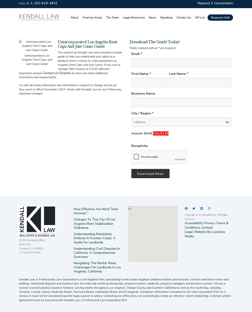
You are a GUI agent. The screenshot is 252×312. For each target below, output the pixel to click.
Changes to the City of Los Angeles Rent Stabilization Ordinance (94, 223)
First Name (141, 74)
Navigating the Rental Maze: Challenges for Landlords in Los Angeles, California (97, 267)
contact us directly (56, 73)
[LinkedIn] (201, 208)
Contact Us (184, 17)
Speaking (166, 17)
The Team (112, 17)
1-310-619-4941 (44, 3)
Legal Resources (134, 17)
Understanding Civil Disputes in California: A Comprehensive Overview (97, 252)
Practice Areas (92, 17)
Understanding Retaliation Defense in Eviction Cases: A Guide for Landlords (94, 238)
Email (136, 54)
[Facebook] (186, 208)
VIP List (200, 17)
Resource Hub (220, 17)
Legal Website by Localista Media (205, 234)
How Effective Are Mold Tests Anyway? (96, 211)
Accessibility (194, 223)
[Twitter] (194, 208)
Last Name (178, 74)
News (152, 17)
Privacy (209, 223)
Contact (207, 227)
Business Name (143, 93)
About (75, 17)
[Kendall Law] (39, 19)
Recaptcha (139, 146)
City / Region (142, 113)
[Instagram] (209, 208)
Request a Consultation (215, 3)
